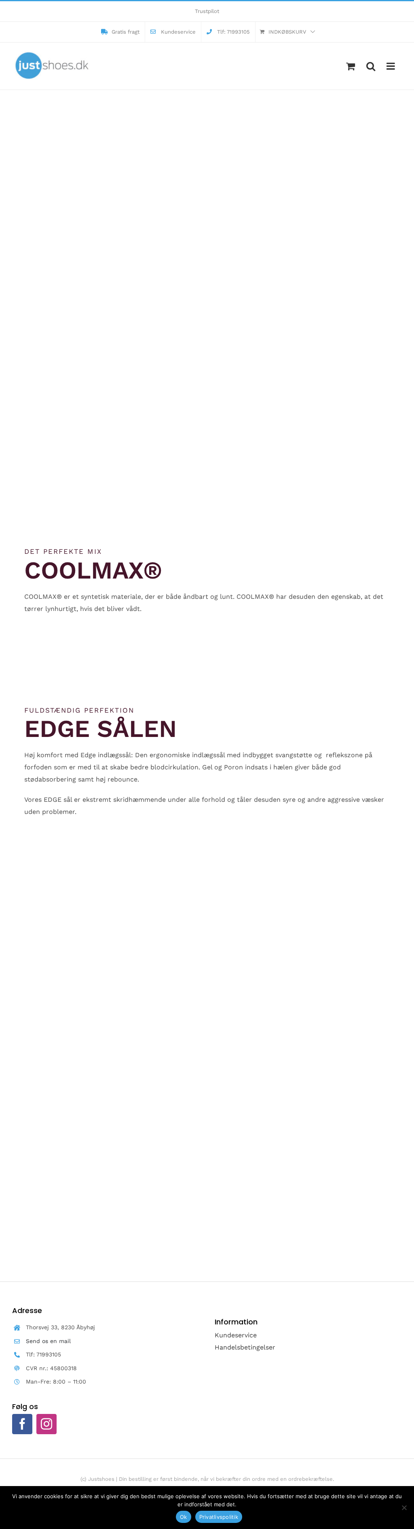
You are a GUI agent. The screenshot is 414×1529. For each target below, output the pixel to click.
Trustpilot (207, 11)
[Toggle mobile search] (370, 66)
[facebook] (22, 1424)
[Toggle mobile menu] (391, 66)
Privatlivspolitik (218, 1517)
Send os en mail (48, 1341)
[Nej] (404, 1507)
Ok (183, 1517)
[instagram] (46, 1424)
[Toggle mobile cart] (350, 66)
